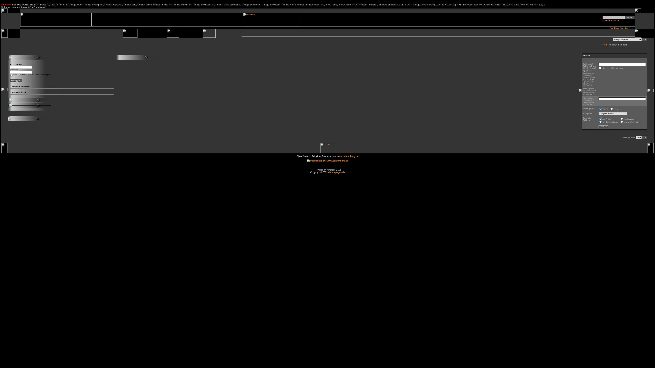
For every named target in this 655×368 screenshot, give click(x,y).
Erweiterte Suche (610, 20)
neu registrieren (19, 92)
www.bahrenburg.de (347, 156)
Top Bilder (614, 28)
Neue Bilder (625, 28)
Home (606, 45)
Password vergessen (21, 86)
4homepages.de (336, 172)
